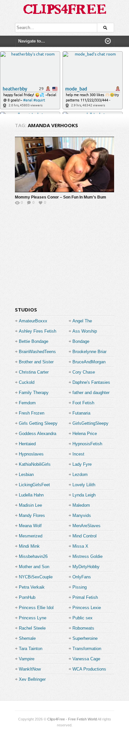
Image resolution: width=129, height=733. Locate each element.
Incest (78, 454)
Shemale (27, 638)
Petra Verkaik (32, 587)
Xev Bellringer (32, 679)
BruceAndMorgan (89, 361)
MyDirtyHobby (86, 566)
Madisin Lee (30, 505)
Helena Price (84, 433)
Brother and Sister (36, 361)
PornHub (27, 597)
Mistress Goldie (87, 556)
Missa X (80, 546)
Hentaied (27, 443)
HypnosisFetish (87, 443)
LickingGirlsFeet (34, 484)
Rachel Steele (32, 628)
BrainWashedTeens (37, 351)
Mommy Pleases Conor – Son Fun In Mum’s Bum (60, 197)
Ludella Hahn (31, 495)
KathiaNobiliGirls (35, 464)
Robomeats (83, 628)
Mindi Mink (29, 546)
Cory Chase (83, 372)
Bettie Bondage (33, 341)
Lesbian (26, 474)
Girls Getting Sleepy (38, 423)
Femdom (27, 402)
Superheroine (85, 638)
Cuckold (26, 382)
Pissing (79, 587)
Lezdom (80, 474)
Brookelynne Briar (89, 351)
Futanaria (81, 413)
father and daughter (90, 392)
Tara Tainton (30, 648)
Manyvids (81, 515)
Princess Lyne (32, 617)
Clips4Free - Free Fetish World (72, 719)
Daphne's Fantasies (91, 382)
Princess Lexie (86, 607)
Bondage (80, 341)
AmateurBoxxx (33, 320)
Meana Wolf (30, 525)
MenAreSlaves (86, 525)
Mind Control (84, 535)
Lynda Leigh (84, 495)
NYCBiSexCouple (36, 576)
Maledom (81, 505)
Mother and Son (34, 566)
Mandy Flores (32, 515)
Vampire (26, 658)
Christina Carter (34, 372)
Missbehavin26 (33, 556)
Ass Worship (84, 331)
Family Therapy (34, 392)
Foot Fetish (83, 402)
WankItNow (30, 669)
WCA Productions (89, 669)
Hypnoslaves (31, 454)
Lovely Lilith (83, 484)
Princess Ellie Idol (36, 607)
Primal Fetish (85, 597)
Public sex (82, 617)
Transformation (86, 648)
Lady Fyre (82, 464)
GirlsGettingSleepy (90, 423)
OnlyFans (81, 576)
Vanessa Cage (86, 658)
